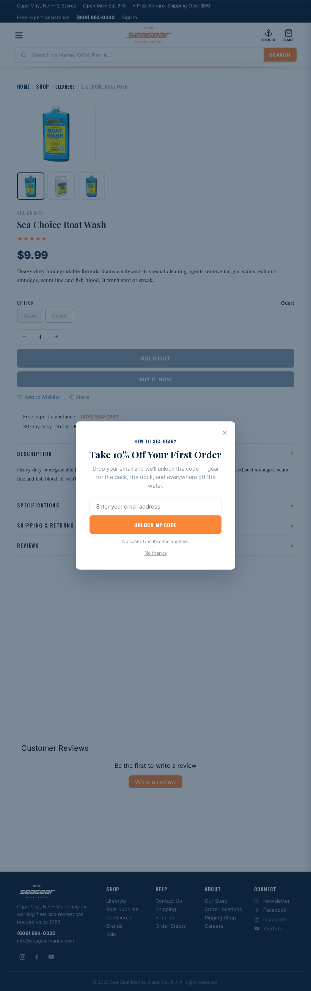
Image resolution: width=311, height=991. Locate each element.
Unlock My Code (155, 525)
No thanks (156, 553)
